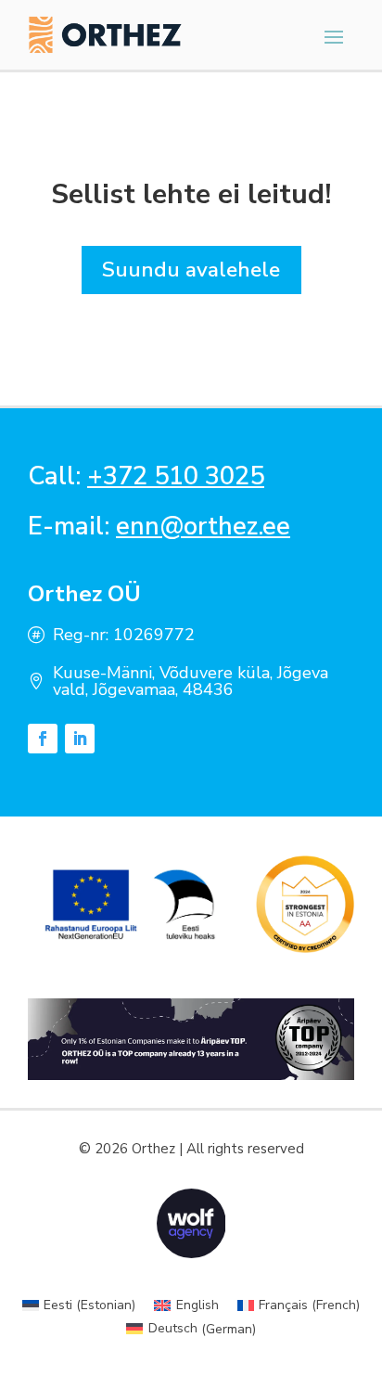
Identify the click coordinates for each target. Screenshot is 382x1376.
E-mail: (159, 526)
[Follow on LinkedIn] (80, 738)
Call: (146, 476)
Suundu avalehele (191, 269)
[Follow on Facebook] (42, 738)
